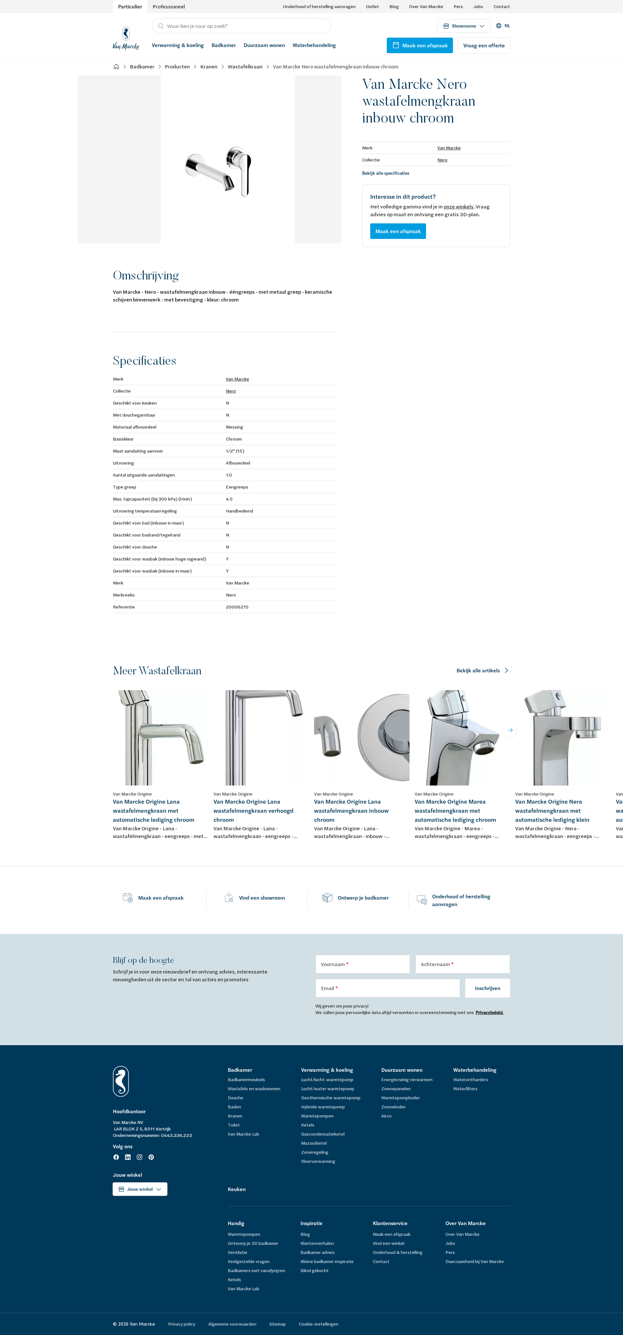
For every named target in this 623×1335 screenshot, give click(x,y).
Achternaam (436, 964)
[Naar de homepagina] (126, 37)
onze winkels (458, 206)
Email (328, 988)
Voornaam (333, 964)
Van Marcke (449, 148)
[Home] (116, 66)
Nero (442, 160)
